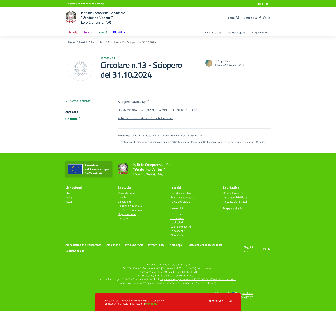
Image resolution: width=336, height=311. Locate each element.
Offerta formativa (233, 193)
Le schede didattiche (235, 197)
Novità (83, 42)
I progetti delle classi (235, 201)
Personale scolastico (182, 197)
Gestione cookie (74, 251)
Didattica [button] (119, 32)
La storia (123, 218)
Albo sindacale (213, 32)
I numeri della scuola (130, 206)
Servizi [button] (87, 32)
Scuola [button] (73, 32)
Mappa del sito (259, 32)
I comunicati (177, 218)
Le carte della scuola (130, 210)
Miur (68, 193)
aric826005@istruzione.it (162, 268)
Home (71, 42)
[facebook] (259, 17)
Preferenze (216, 301)
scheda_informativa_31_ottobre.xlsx (145, 118)
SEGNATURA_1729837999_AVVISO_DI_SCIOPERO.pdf (158, 110)
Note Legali (176, 245)
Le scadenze (177, 231)
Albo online (177, 235)
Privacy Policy (156, 245)
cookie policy (151, 304)
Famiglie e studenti (181, 193)
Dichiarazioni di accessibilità (205, 245)
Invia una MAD (134, 245)
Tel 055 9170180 (132, 268)
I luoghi (122, 197)
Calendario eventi (180, 226)
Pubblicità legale (236, 32)
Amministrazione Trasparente (83, 245)
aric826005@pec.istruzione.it (197, 268)
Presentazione (126, 193)
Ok (231, 301)
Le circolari (97, 42)
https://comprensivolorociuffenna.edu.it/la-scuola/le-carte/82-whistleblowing (176, 283)
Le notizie (176, 214)
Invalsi (69, 201)
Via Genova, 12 (153, 264)
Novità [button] (102, 32)
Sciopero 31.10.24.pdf (133, 102)
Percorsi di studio (180, 201)
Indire (68, 197)
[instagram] (264, 17)
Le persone (124, 201)
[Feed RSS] (269, 17)
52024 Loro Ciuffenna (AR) (176, 264)
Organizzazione (127, 214)
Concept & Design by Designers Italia (230, 293)
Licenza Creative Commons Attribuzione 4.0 (232, 141)
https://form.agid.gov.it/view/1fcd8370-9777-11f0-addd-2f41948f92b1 (198, 279)
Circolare (72, 119)
